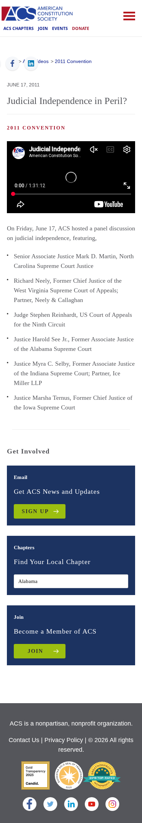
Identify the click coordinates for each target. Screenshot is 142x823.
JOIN (35, 651)
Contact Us (24, 740)
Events (60, 28)
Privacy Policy (63, 740)
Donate (80, 28)
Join (43, 28)
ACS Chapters (18, 28)
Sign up (35, 511)
